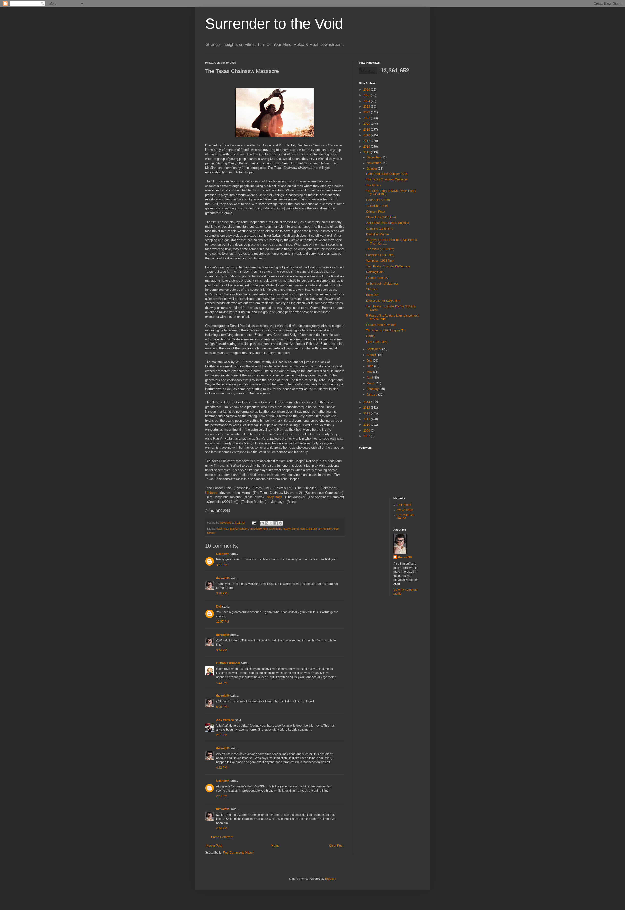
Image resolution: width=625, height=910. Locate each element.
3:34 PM (221, 650)
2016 (367, 146)
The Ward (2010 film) (380, 249)
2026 (367, 89)
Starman (371, 289)
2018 (367, 135)
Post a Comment (222, 837)
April (370, 377)
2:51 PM (221, 735)
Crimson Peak (375, 211)
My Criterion (405, 510)
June (370, 366)
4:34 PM (221, 828)
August (372, 355)
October (372, 168)
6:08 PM (221, 707)
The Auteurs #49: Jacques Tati (386, 330)
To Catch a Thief (377, 205)
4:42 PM (221, 767)
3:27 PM (221, 565)
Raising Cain (375, 272)
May (370, 372)
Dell (218, 606)
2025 (367, 95)
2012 (367, 413)
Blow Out (372, 295)
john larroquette (272, 528)
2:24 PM (221, 796)
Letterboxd (404, 505)
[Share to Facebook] (275, 523)
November (374, 163)
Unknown (222, 554)
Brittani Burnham (228, 663)
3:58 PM (221, 593)
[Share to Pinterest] (280, 523)
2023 (367, 106)
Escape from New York (381, 325)
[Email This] (262, 523)
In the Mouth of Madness (382, 283)
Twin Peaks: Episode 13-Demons (388, 266)
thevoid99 (223, 578)
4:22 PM (221, 682)
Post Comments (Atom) (238, 852)
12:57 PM (222, 621)
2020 (367, 123)
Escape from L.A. (377, 277)
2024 (367, 101)
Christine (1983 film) (379, 228)
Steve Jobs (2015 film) (381, 217)
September (374, 349)
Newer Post (214, 845)
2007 (367, 436)
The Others (373, 185)
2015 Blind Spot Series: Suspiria (387, 223)
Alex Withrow (225, 720)
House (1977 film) (378, 200)
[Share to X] (271, 523)
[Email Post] (254, 522)
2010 (367, 424)
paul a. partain (308, 528)
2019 (367, 129)
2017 (367, 141)
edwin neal (222, 528)
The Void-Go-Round (406, 516)
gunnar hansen (239, 528)
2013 (367, 407)
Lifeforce (211, 493)
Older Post (336, 845)
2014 (367, 402)
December (374, 157)
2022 (367, 112)
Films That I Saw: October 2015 (386, 174)
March (371, 383)
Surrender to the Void (274, 23)
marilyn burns (291, 528)
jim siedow (255, 528)
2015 (367, 152)
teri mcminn (325, 528)
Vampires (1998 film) (380, 260)
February (373, 389)
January (372, 394)
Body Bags (274, 497)
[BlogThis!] (266, 523)
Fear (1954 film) (376, 342)
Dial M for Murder (377, 234)
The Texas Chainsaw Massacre (387, 179)
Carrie (370, 336)
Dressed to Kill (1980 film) (383, 300)
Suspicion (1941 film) (380, 255)
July (370, 360)
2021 (367, 118)
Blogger (330, 878)
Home (275, 845)
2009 (367, 430)
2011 (367, 419)
